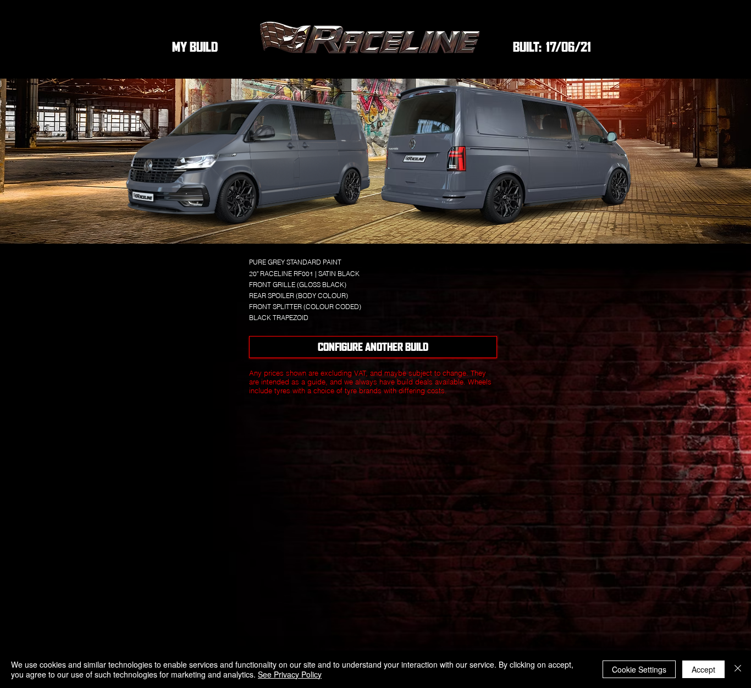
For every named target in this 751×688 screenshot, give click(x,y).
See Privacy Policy (290, 674)
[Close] (737, 669)
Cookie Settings (639, 669)
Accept (703, 669)
